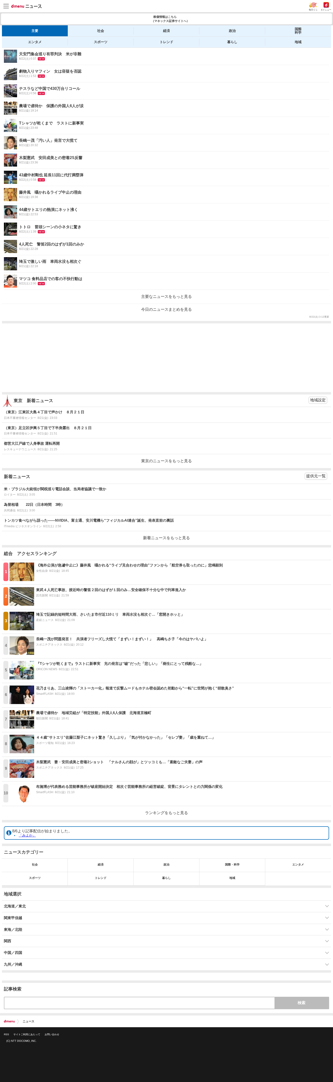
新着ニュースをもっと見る (166, 538)
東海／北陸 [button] (13, 929)
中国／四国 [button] (13, 953)
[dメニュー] (9, 1021)
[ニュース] (26, 6)
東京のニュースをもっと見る (166, 461)
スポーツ (101, 42)
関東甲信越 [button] (13, 918)
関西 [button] (7, 941)
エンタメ (35, 42)
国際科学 (298, 30)
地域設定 (318, 400)
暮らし (232, 42)
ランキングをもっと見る (166, 813)
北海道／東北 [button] (15, 906)
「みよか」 (27, 835)
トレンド (166, 42)
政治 (232, 31)
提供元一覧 (316, 476)
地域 (298, 42)
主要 (34, 31)
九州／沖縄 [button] (13, 964)
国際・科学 (232, 864)
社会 (100, 31)
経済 (166, 31)
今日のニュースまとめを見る (166, 309)
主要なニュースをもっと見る (166, 296)
